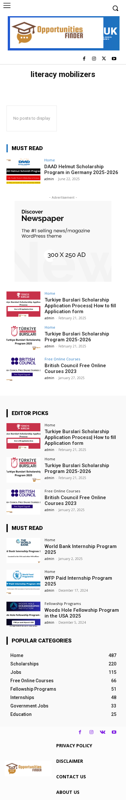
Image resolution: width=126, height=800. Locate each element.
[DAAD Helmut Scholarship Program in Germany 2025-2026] (23, 171)
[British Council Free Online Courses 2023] (23, 370)
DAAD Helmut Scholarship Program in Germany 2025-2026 (81, 169)
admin (49, 179)
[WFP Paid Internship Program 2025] (23, 582)
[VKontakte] (102, 732)
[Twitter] (104, 59)
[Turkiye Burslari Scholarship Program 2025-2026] (23, 338)
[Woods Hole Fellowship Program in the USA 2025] (23, 614)
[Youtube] (114, 59)
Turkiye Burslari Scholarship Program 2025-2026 (77, 337)
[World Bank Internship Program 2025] (23, 551)
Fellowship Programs (63, 603)
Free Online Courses (62, 359)
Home (49, 160)
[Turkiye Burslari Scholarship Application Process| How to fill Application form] (23, 304)
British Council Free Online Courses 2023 (75, 368)
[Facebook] (84, 59)
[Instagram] (94, 59)
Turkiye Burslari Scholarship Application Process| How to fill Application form (80, 305)
